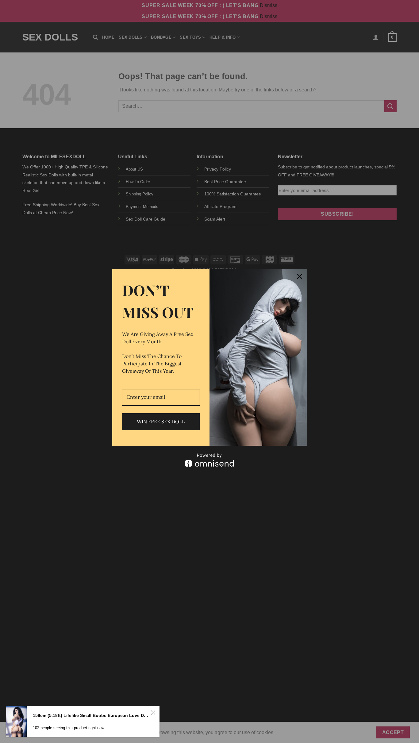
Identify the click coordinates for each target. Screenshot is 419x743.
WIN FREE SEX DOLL (161, 421)
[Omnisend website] (209, 460)
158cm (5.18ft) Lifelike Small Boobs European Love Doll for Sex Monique (91, 715)
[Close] (299, 276)
